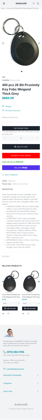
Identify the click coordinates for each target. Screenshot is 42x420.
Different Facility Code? (10, 117)
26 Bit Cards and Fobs (20, 184)
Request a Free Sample (21, 155)
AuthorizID (11, 181)
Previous (3, 43)
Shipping (8, 106)
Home (3, 8)
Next (39, 43)
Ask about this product (12, 110)
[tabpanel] (21, 42)
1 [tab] (20, 71)
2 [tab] (21, 71)
